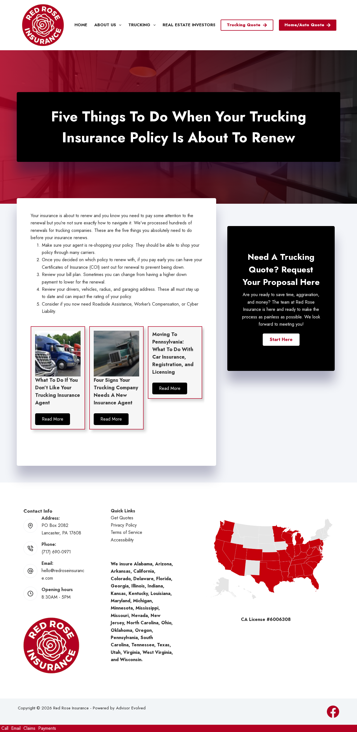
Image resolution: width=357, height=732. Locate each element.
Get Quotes (122, 518)
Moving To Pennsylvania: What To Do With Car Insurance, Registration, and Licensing (173, 353)
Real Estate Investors (189, 25)
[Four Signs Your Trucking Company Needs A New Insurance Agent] (116, 353)
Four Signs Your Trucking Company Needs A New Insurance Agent (116, 391)
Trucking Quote (243, 25)
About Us (105, 25)
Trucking (139, 25)
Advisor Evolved (131, 708)
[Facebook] (333, 711)
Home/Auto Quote (304, 25)
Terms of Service (126, 532)
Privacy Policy (124, 525)
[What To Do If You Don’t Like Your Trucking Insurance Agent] (58, 353)
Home (80, 25)
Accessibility (122, 540)
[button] (52, 419)
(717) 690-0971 (56, 552)
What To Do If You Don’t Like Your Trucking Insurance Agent (57, 391)
